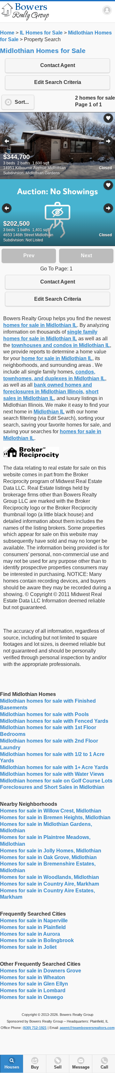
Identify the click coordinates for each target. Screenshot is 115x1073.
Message (80, 1067)
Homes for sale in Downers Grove (40, 970)
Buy (35, 1067)
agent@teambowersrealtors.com (87, 1028)
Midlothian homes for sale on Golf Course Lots (56, 780)
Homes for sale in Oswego (31, 997)
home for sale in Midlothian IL (56, 358)
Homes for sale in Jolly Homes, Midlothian (50, 850)
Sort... (22, 102)
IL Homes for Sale (41, 32)
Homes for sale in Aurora (30, 934)
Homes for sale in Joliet (28, 947)
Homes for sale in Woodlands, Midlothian (49, 877)
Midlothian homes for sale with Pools (44, 714)
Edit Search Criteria (57, 82)
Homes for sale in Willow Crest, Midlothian (50, 810)
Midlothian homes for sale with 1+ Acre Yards (54, 767)
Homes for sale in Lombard (32, 990)
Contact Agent (57, 65)
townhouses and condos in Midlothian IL (61, 345)
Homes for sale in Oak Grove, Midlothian (48, 857)
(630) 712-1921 (35, 1028)
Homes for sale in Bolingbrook (37, 940)
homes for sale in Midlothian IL (40, 325)
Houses (11, 1067)
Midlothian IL (49, 411)
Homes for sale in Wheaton (32, 977)
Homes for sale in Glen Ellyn (34, 983)
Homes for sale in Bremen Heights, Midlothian (55, 817)
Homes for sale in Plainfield (33, 927)
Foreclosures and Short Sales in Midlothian (52, 787)
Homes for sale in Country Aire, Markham (49, 884)
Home (7, 32)
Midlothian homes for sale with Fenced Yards (54, 721)
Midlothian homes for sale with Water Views (52, 774)
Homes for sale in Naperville (34, 920)
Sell (58, 1067)
